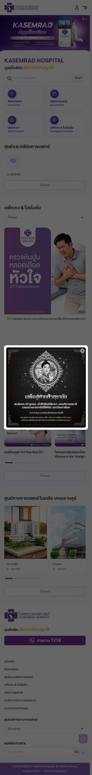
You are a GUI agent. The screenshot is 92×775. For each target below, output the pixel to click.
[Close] (82, 350)
